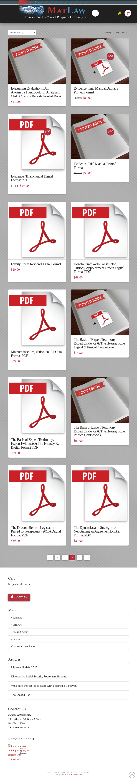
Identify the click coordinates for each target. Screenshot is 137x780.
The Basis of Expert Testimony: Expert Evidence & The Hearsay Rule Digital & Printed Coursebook (99, 343)
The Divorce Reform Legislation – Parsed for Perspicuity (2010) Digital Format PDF (36, 531)
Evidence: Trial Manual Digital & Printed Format (96, 90)
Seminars (17, 617)
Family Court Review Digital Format (36, 264)
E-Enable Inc (75, 775)
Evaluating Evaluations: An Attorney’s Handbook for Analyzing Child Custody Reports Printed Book (36, 92)
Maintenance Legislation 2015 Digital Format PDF (36, 354)
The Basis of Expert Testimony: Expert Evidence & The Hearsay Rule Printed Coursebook (99, 431)
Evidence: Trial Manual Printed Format (95, 166)
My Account (20, 596)
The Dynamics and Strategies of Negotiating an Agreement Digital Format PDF (97, 531)
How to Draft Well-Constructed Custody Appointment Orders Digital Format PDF (99, 268)
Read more (37, 78)
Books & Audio (20, 632)
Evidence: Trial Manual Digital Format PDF (32, 178)
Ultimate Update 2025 (24, 667)
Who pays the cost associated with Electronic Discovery (44, 686)
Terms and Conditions (23, 646)
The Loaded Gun (20, 695)
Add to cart (37, 253)
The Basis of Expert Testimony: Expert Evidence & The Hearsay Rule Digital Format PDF (36, 443)
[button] (95, 13)
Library (16, 639)
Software (17, 625)
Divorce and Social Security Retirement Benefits (39, 676)
